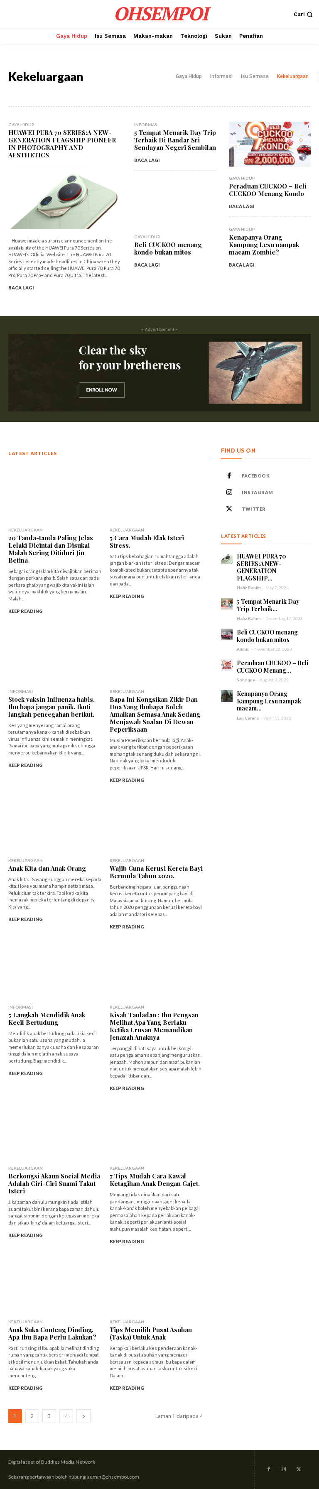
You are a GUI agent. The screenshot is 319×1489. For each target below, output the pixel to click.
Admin (243, 649)
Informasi (221, 76)
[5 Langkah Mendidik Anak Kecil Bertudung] (54, 969)
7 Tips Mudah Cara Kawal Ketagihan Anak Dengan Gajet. (155, 1180)
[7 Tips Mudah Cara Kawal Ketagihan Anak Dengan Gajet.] (156, 1131)
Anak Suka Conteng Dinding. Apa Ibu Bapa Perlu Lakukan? (52, 1333)
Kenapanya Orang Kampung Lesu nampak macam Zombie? (264, 244)
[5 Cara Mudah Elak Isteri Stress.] (156, 492)
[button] (304, 14)
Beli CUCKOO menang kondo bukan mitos (167, 248)
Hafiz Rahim (249, 587)
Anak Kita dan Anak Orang (47, 868)
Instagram (257, 492)
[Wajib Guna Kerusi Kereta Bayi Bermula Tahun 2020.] (156, 823)
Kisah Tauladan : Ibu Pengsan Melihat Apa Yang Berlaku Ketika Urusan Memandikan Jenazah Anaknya (154, 1026)
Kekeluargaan (293, 76)
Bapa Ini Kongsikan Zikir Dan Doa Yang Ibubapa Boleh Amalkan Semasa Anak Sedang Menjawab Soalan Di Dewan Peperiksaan (155, 714)
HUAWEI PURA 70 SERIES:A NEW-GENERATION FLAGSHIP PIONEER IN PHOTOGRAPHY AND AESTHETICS (62, 143)
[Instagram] (229, 492)
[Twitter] (229, 509)
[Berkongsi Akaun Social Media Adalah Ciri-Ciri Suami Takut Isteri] (54, 1131)
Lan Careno (248, 717)
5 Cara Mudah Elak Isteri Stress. (147, 541)
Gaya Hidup (189, 76)
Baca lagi (21, 287)
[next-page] (83, 1416)
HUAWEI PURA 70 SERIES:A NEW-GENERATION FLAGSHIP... (261, 567)
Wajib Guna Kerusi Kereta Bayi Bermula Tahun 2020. (156, 872)
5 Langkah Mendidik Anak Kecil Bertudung (46, 1018)
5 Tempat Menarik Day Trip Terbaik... (268, 605)
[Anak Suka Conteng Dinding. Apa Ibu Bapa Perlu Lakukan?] (54, 1284)
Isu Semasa (255, 76)
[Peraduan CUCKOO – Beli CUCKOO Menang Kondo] (270, 144)
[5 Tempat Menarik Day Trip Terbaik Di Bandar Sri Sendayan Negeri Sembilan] (227, 604)
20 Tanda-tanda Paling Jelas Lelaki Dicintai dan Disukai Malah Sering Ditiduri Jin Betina (50, 549)
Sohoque (246, 679)
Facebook (256, 475)
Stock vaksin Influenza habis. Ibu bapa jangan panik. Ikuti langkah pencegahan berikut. (51, 706)
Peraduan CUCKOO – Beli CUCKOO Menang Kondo (268, 190)
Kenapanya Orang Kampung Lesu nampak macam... (269, 701)
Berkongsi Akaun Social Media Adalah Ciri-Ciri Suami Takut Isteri (54, 1183)
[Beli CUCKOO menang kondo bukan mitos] (175, 202)
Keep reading (25, 611)
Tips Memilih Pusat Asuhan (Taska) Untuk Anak (151, 1333)
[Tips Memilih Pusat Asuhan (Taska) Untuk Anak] (156, 1284)
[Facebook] (229, 476)
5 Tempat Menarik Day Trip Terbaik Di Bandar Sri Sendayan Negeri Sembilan (175, 140)
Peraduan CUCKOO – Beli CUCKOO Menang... (272, 666)
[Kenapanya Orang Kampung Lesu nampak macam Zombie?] (227, 696)
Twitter (254, 509)
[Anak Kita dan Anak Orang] (54, 823)
